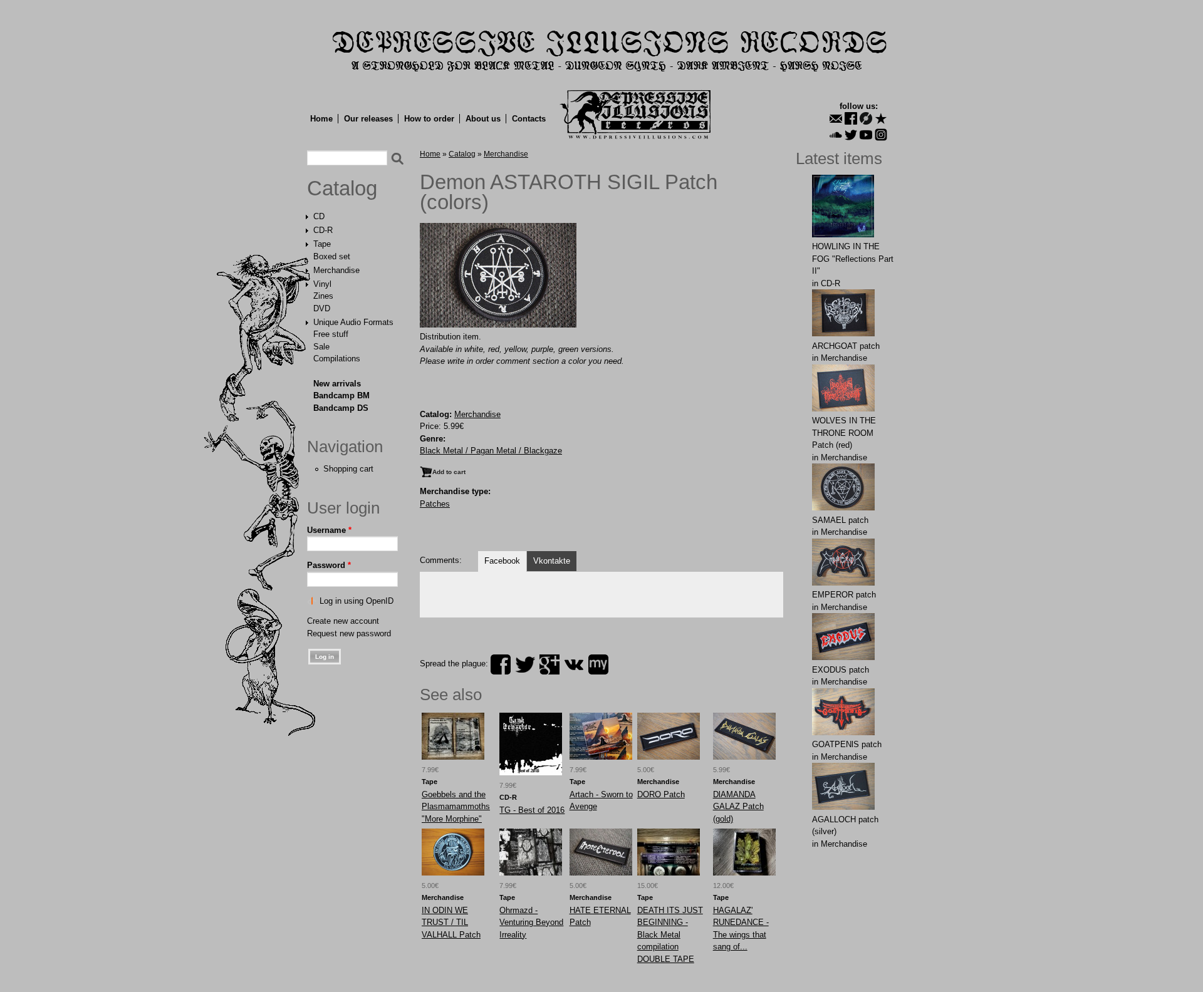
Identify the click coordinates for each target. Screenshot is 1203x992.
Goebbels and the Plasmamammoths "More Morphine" (456, 807)
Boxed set (331, 256)
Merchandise (336, 270)
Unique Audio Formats (353, 322)
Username (329, 530)
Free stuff (330, 334)
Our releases (368, 118)
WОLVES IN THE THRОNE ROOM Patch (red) (844, 433)
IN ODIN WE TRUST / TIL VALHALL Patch (451, 922)
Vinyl (322, 284)
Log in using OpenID (356, 601)
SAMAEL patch (840, 520)
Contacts (529, 118)
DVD (321, 308)
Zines (323, 296)
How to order (429, 118)
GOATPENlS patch (847, 744)
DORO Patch (661, 794)
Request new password (349, 633)
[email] (836, 118)
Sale (321, 346)
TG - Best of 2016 (532, 810)
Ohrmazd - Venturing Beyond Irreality (531, 922)
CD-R (323, 230)
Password (329, 565)
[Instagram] (881, 134)
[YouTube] (866, 134)
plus (549, 664)
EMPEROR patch (844, 594)
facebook (501, 664)
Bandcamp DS (340, 408)
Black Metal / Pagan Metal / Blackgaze (491, 450)
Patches (435, 504)
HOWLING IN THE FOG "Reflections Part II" (852, 259)
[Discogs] (866, 118)
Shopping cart (348, 468)
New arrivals (337, 383)
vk (574, 664)
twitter (525, 664)
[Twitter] (851, 134)
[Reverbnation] (881, 118)
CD (319, 216)
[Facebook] (851, 118)
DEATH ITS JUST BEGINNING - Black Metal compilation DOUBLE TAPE (670, 935)
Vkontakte (551, 561)
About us (483, 118)
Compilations (336, 358)
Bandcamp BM (341, 395)
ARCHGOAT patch (846, 346)
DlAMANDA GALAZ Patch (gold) (738, 807)
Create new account (343, 621)
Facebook (502, 561)
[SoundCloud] (836, 134)
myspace (598, 664)
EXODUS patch (840, 669)
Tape (322, 244)
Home (321, 118)
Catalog (342, 188)
